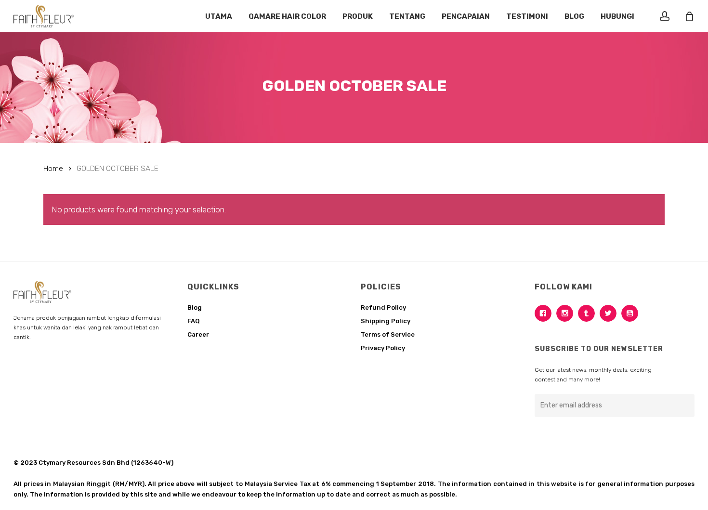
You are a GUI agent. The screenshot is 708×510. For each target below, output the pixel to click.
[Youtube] (632, 313)
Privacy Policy (383, 348)
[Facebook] (545, 313)
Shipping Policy (385, 321)
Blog (194, 307)
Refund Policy (383, 307)
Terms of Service (388, 334)
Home (53, 168)
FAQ (193, 321)
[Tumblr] (589, 313)
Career (198, 334)
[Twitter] (610, 313)
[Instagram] (567, 313)
